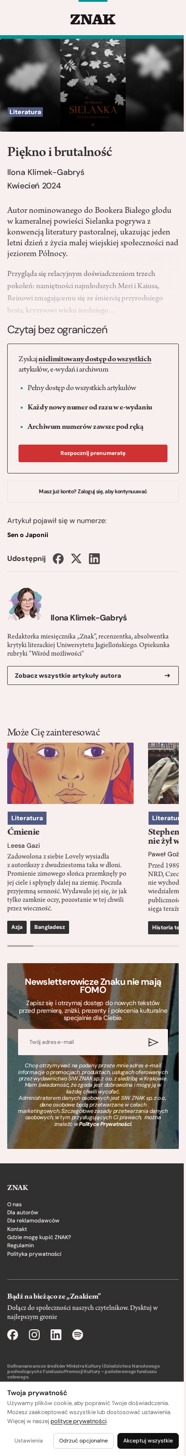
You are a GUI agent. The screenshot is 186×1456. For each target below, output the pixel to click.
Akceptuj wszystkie (148, 1440)
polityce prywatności (79, 1421)
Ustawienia (28, 1440)
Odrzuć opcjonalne (83, 1440)
